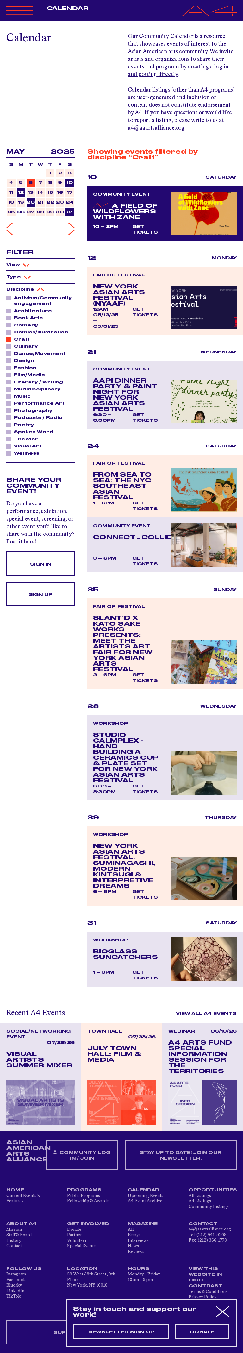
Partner (74, 1235)
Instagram (16, 1274)
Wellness (27, 453)
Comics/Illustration (41, 332)
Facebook (16, 1280)
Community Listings (209, 1206)
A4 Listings (200, 1201)
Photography (33, 411)
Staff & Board (19, 1235)
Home (15, 1190)
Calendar (67, 8)
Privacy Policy (202, 1297)
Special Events (81, 1246)
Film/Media (29, 375)
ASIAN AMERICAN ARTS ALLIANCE (28, 1151)
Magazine (143, 1224)
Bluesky (14, 1285)
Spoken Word (33, 432)
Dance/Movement (39, 354)
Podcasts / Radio (38, 418)
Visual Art (27, 446)
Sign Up (40, 595)
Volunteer (77, 1240)
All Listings (200, 1195)
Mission (14, 1229)
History (13, 1240)
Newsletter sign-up (121, 1332)
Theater (26, 439)
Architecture (33, 311)
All (131, 1229)
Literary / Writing (38, 382)
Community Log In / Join (84, 1155)
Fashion (25, 368)
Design (24, 361)
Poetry (24, 425)
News (133, 1246)
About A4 (21, 1224)
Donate (74, 1229)
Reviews (136, 1251)
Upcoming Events (145, 1195)
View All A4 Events (206, 1013)
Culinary (26, 346)
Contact (14, 1246)
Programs (84, 1190)
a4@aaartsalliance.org (156, 128)
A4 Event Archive (145, 1201)
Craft (22, 339)
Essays (134, 1235)
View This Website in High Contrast (206, 1277)
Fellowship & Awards (88, 1201)
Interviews (138, 1240)
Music (22, 396)
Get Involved (88, 1224)
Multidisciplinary (37, 389)
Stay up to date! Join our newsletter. (180, 1155)
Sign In (40, 564)
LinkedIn (15, 1291)
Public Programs (83, 1195)
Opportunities (213, 1190)
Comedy (26, 325)
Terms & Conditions (208, 1291)
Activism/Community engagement (43, 301)
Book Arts (28, 318)
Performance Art (39, 403)
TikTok (13, 1296)
